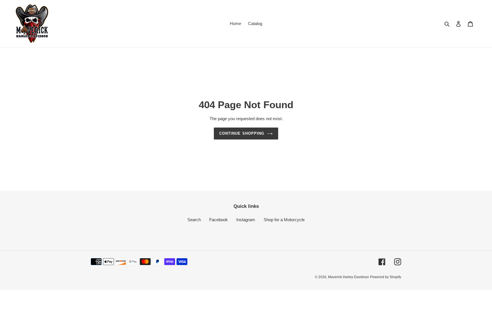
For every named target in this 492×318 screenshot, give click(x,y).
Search (194, 219)
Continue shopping (241, 133)
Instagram (245, 219)
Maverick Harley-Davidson (348, 277)
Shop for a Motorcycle (284, 219)
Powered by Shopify (385, 277)
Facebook (218, 219)
